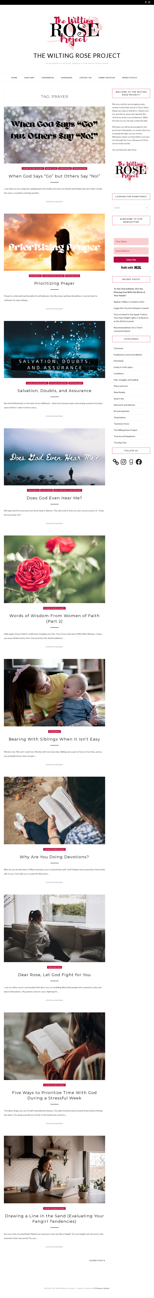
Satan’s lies (51, 168)
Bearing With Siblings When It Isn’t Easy (54, 739)
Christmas (118, 348)
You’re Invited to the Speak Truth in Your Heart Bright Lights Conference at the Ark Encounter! (131, 318)
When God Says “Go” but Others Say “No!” (54, 176)
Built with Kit (131, 267)
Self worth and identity (124, 405)
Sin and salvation (58, 383)
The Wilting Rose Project (77, 55)
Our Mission (48, 78)
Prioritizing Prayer (54, 283)
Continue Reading (54, 201)
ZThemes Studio (101, 1288)
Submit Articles (107, 78)
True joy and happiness (124, 436)
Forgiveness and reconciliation (128, 354)
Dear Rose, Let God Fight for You (54, 974)
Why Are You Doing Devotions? (54, 856)
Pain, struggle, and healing (67, 490)
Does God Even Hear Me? (54, 498)
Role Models (119, 392)
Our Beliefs (66, 78)
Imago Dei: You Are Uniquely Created (131, 308)
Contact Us (86, 78)
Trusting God (80, 168)
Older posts (97, 1260)
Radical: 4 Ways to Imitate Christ (129, 301)
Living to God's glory (33, 168)
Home (14, 78)
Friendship (35, 276)
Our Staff (29, 78)
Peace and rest (121, 386)
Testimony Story (121, 423)
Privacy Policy (129, 78)
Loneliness (46, 490)
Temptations (65, 168)
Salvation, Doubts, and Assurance (54, 390)
